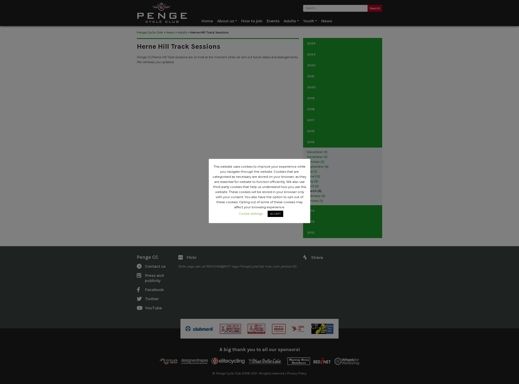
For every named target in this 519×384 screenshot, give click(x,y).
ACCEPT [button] (275, 213)
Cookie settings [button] (251, 214)
